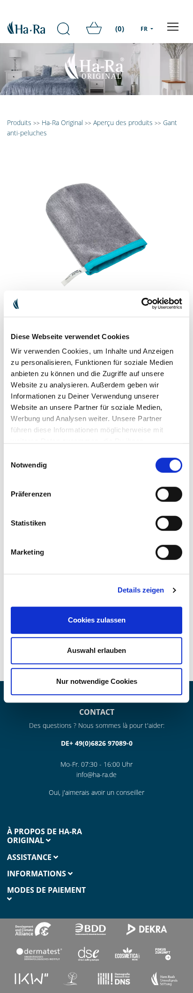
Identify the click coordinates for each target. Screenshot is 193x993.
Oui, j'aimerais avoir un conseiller (96, 792)
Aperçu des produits (123, 122)
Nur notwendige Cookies (96, 681)
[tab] (48, 836)
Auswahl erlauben (96, 650)
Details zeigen (141, 590)
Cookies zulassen (97, 620)
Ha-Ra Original (63, 122)
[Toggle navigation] (173, 27)
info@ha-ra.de (96, 774)
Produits (19, 122)
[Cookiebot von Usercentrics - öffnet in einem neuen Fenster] (141, 303)
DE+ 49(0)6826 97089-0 (97, 743)
